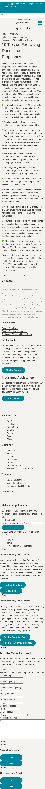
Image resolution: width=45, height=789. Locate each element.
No (11, 763)
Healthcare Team (24, 40)
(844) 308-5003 (9, 520)
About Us (11, 450)
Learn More (13, 398)
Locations (11, 424)
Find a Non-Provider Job (18, 643)
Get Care (11, 421)
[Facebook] (9, 500)
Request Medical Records (18, 486)
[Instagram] (24, 500)
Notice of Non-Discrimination (19, 546)
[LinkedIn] (29, 500)
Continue (11, 590)
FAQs (14, 40)
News (9, 453)
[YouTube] (19, 500)
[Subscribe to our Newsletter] (13, 527)
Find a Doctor (13, 370)
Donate (10, 462)
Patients (10, 436)
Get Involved (12, 459)
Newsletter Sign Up (10, 523)
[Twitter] (14, 500)
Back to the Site (13, 585)
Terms (9, 543)
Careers (10, 456)
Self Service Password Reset (20, 469)
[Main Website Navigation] (40, 23)
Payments (13, 37)
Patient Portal (8, 34)
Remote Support (14, 466)
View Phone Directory (16, 483)
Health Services (14, 427)
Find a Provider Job (15, 637)
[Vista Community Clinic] (9, 22)
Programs (11, 433)
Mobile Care (12, 430)
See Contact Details (16, 480)
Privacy (10, 540)
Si (11, 780)
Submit (3, 742)
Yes (11, 757)
